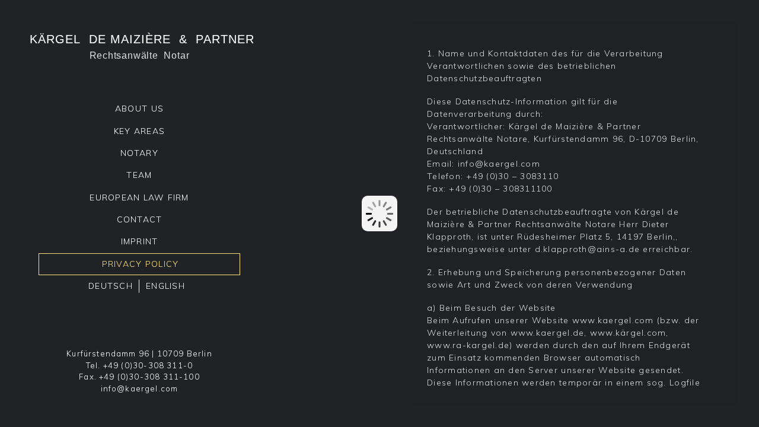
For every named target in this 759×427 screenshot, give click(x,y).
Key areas (139, 131)
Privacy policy (140, 264)
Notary (139, 153)
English (165, 286)
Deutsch (110, 286)
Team (139, 175)
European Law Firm (139, 197)
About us (139, 108)
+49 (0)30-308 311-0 (148, 365)
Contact (139, 219)
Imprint (139, 241)
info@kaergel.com (139, 388)
